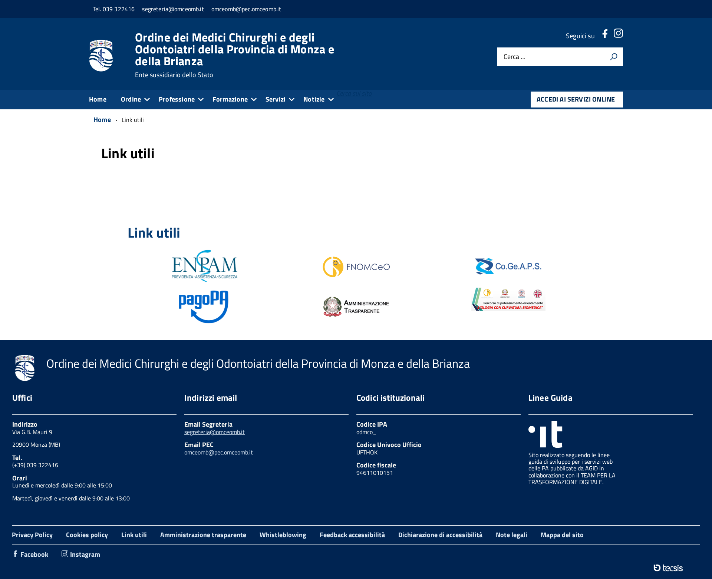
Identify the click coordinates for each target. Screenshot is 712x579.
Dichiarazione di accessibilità (440, 535)
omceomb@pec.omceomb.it (218, 452)
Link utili (134, 535)
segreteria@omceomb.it (214, 431)
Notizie (313, 99)
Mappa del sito (562, 535)
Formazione (230, 99)
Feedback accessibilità (352, 535)
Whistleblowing (283, 535)
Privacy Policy (32, 535)
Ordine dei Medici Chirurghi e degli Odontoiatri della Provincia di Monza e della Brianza (234, 55)
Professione (177, 99)
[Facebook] (604, 36)
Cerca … (514, 57)
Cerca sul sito (354, 93)
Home (97, 99)
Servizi (276, 99)
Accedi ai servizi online (576, 99)
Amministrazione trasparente (203, 535)
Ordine (131, 99)
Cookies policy (87, 535)
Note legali (511, 535)
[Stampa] (613, 56)
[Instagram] (618, 36)
